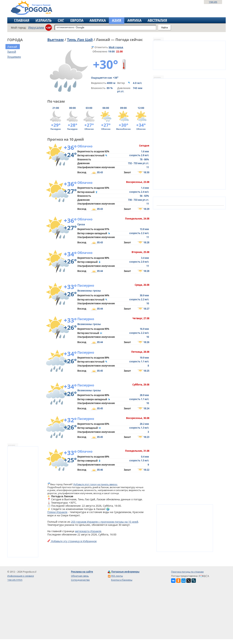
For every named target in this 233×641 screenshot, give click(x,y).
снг (61, 20)
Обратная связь (80, 575)
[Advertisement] (116, 613)
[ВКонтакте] (173, 580)
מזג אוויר (213, 1)
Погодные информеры (125, 571)
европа (76, 20)
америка (98, 20)
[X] (188, 580)
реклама (11, 445)
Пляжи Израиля (57, 512)
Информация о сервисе (20, 575)
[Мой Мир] (183, 580)
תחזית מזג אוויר (14, 579)
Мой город (116, 47)
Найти (164, 27)
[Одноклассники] (178, 580)
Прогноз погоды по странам (187, 571)
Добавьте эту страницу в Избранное (73, 541)
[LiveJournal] (193, 580)
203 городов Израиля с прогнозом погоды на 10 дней (104, 521)
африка (134, 20)
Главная (21, 20)
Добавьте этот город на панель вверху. (95, 484)
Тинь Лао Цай (80, 39)
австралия (157, 20)
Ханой (11, 52)
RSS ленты (117, 575)
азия (116, 20)
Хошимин (14, 57)
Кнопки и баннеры (121, 579)
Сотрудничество (80, 579)
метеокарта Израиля (88, 531)
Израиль (43, 20)
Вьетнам (55, 39)
